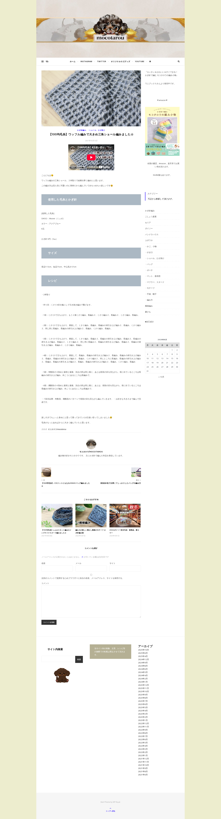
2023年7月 (143, 701)
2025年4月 (143, 656)
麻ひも (148, 311)
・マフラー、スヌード (154, 282)
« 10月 (161, 377)
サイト (112, 563)
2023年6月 (143, 704)
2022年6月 (143, 739)
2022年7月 (143, 736)
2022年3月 (143, 749)
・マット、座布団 (152, 276)
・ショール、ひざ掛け (96, 130)
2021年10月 (143, 765)
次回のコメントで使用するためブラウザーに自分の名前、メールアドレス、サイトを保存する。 (82, 578)
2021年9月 (143, 768)
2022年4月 (143, 745)
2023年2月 (143, 717)
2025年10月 (143, 649)
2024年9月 (143, 662)
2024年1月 (143, 681)
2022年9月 (143, 729)
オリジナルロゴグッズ (120, 61)
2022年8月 (143, 733)
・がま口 (149, 252)
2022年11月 (143, 726)
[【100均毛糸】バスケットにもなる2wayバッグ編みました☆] (46, 472)
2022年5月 (143, 742)
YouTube (139, 61)
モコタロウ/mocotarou (57, 429)
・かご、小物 (151, 246)
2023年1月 (143, 720)
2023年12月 (143, 685)
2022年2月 (143, 752)
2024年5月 (143, 672)
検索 (79, 659)
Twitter (101, 61)
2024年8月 (143, 665)
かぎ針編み (81, 130)
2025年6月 (143, 653)
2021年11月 (143, 761)
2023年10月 (143, 691)
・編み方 (149, 300)
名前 (43, 563)
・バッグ (149, 264)
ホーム (73, 61)
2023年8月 (143, 697)
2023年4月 (143, 710)
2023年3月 (143, 713)
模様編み (149, 306)
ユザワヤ (149, 240)
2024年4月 (143, 675)
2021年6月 (143, 774)
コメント (45, 583)
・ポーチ (149, 270)
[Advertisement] (162, 428)
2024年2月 (143, 678)
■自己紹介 (149, 321)
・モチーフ (150, 288)
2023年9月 (143, 694)
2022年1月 (143, 755)
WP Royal (116, 802)
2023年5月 (143, 707)
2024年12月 (143, 659)
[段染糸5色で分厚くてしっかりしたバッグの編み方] (136, 472)
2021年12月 (143, 758)
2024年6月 (143, 669)
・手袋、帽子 (151, 294)
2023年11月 (143, 688)
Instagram (86, 61)
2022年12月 (143, 723)
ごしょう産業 (151, 216)
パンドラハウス (151, 234)
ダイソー (149, 228)
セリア (148, 222)
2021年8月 (143, 771)
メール (78, 563)
